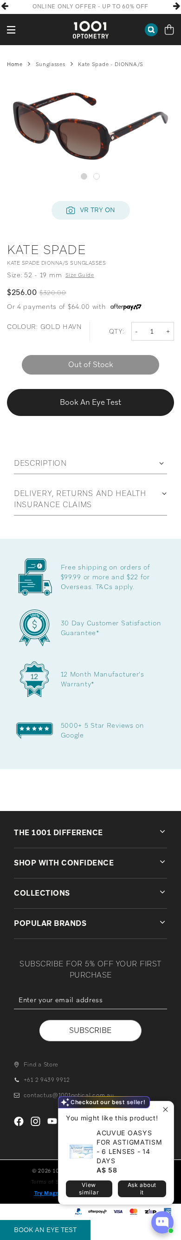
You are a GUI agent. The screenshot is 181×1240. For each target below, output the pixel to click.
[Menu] (11, 29)
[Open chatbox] (162, 1222)
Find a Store (41, 1064)
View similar (89, 1188)
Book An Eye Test (45, 1230)
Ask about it (142, 1188)
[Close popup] (165, 1109)
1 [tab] (84, 176)
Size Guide (79, 275)
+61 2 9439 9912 (47, 1080)
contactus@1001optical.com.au (69, 1095)
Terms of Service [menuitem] (53, 1182)
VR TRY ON (97, 210)
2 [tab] (96, 176)
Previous (4, 6)
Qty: (116, 331)
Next (176, 6)
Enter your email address (90, 1016)
